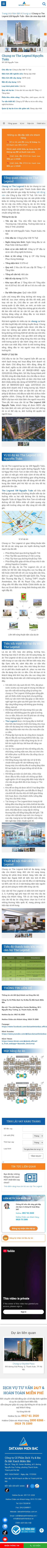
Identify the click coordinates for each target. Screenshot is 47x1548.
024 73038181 (25, 1503)
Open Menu (3, 3)
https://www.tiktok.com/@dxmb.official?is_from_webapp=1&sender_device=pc (19, 1042)
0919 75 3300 (35, 1499)
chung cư (35, 321)
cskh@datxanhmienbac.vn (25, 1516)
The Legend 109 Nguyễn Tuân (17, 490)
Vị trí (22, 123)
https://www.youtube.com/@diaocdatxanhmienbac (24, 1034)
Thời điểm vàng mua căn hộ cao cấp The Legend (23, 1186)
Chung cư (26, 13)
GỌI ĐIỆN (36, 1545)
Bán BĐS (17, 13)
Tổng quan (12, 123)
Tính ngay (36, 1156)
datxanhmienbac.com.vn (27, 1511)
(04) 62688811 (25, 1507)
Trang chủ (6, 13)
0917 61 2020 (29, 1495)
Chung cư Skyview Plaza (23, 1363)
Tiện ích (30, 123)
